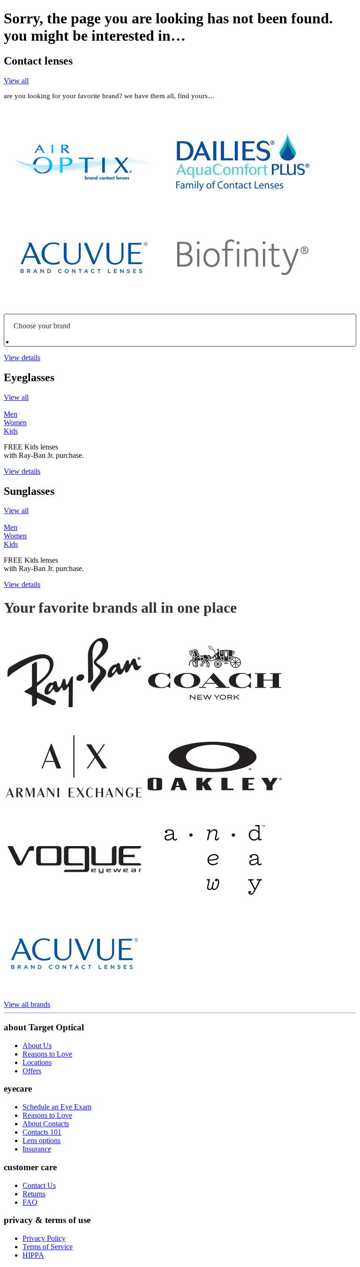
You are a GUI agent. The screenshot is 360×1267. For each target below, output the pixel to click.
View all (16, 81)
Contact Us (39, 1185)
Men (10, 414)
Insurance (36, 1149)
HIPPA (33, 1255)
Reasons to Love (47, 1054)
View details (22, 358)
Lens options (41, 1140)
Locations (37, 1062)
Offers (31, 1071)
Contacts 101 (41, 1132)
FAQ (30, 1202)
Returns (33, 1194)
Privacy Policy (44, 1238)
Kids (11, 431)
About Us (37, 1046)
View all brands (27, 1004)
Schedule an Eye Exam (56, 1107)
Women (15, 423)
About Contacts (45, 1124)
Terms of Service (47, 1247)
